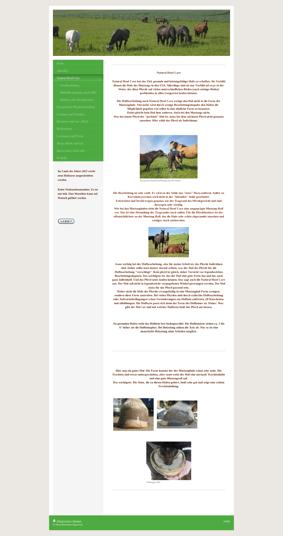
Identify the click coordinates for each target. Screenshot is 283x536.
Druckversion (64, 521)
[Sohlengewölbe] (168, 461)
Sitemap (77, 521)
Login (227, 520)
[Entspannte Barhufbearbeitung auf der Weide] (169, 156)
